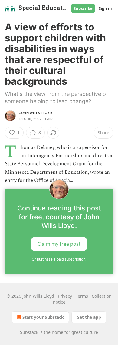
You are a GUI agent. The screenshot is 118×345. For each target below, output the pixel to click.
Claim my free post (59, 244)
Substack (29, 332)
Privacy (65, 296)
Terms (82, 296)
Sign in (105, 8)
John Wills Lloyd (35, 113)
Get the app (89, 317)
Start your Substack (43, 317)
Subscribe (83, 8)
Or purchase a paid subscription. (59, 259)
